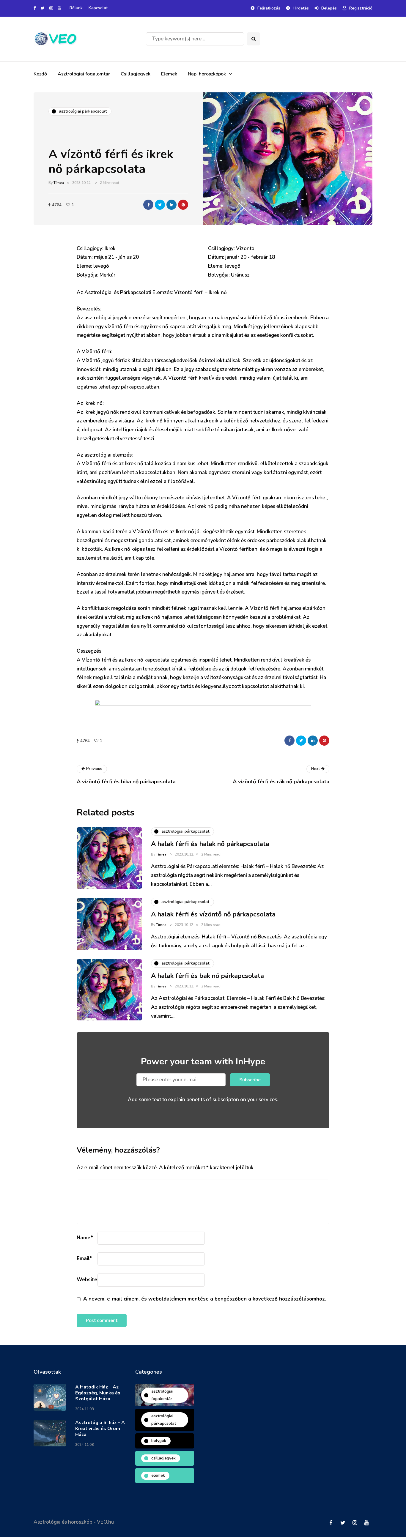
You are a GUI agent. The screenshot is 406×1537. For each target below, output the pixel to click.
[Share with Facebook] (148, 205)
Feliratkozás (268, 8)
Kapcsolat (98, 8)
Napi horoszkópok (207, 74)
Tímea (58, 182)
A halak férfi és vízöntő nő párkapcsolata (213, 914)
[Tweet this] (160, 205)
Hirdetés (301, 8)
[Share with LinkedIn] (171, 205)
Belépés (329, 8)
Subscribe (250, 1080)
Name (85, 1237)
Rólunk (76, 8)
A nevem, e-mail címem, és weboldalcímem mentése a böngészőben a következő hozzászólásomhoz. (204, 1298)
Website (87, 1279)
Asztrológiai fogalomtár (84, 74)
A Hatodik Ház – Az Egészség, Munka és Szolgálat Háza (97, 1393)
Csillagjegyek (135, 74)
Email (84, 1258)
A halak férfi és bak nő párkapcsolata (207, 975)
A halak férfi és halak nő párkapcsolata (210, 843)
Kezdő (40, 74)
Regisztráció (360, 8)
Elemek (169, 74)
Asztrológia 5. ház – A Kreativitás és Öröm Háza (100, 1428)
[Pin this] (183, 205)
